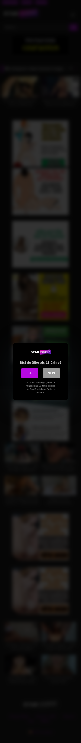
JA (30, 373)
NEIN (51, 373)
